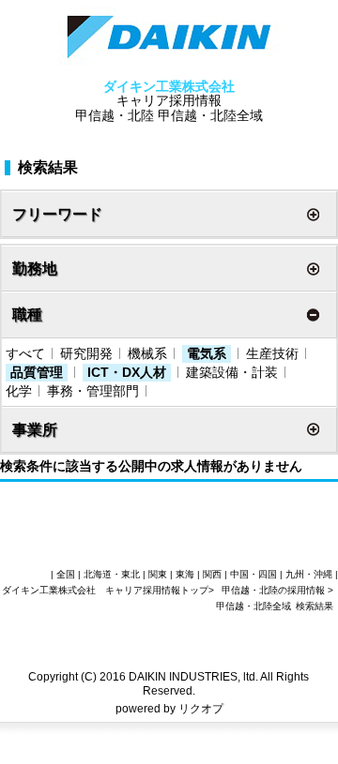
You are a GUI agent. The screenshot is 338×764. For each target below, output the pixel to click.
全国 (65, 574)
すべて (25, 353)
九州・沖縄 (308, 574)
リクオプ (200, 708)
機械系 (147, 353)
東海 (185, 574)
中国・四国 (253, 574)
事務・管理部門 (93, 390)
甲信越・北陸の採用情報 (275, 590)
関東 (157, 574)
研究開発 (86, 353)
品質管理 (36, 372)
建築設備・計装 (232, 372)
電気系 (206, 353)
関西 (212, 574)
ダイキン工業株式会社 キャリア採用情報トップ (105, 590)
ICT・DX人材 (126, 372)
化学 (19, 390)
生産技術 (272, 353)
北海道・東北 (112, 574)
